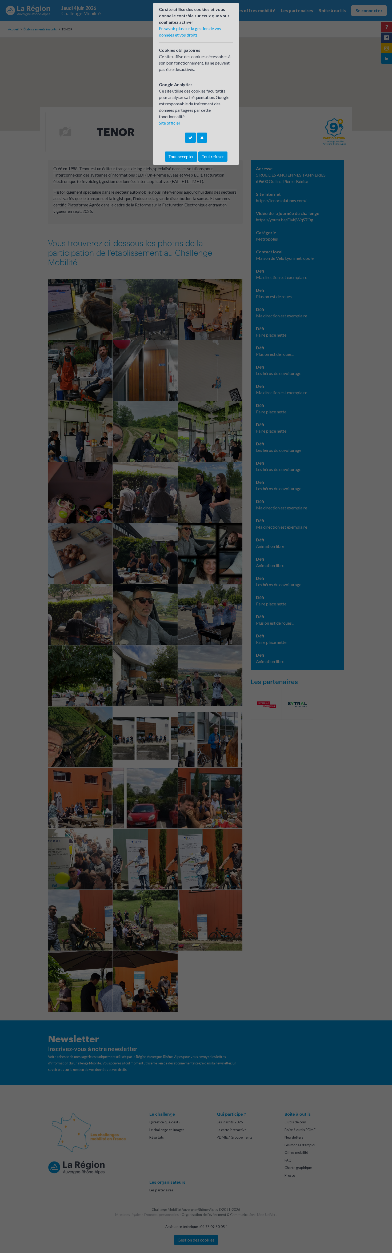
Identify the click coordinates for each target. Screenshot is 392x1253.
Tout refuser (213, 156)
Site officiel (169, 122)
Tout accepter (181, 156)
